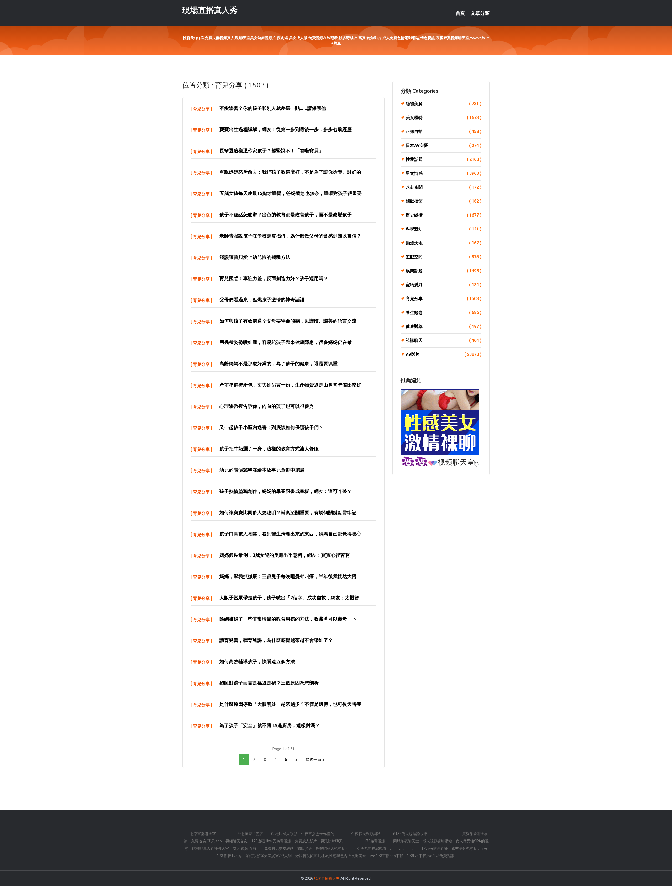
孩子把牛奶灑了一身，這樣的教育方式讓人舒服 (269, 448)
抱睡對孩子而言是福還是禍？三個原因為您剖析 (269, 683)
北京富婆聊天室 (203, 834)
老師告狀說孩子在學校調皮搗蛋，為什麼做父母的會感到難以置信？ (290, 236)
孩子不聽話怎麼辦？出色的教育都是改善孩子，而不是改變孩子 (285, 214)
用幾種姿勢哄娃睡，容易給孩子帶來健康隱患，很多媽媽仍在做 (285, 342)
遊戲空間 (443, 256)
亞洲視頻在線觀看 (371, 848)
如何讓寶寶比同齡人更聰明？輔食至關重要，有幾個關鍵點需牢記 (287, 512)
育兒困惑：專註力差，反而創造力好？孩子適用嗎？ (273, 278)
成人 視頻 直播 (244, 848)
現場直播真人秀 (210, 10)
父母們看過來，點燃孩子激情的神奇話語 (261, 299)
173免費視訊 (374, 841)
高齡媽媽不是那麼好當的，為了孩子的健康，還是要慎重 (278, 363)
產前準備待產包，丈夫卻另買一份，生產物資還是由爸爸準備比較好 (290, 385)
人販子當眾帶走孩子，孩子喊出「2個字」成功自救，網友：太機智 (289, 597)
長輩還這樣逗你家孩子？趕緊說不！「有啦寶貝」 (271, 150)
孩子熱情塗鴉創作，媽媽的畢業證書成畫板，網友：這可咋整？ (285, 491)
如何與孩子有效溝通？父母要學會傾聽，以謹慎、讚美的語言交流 (287, 321)
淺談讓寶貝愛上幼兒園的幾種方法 (254, 257)
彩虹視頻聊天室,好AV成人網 (269, 856)
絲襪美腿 (443, 103)
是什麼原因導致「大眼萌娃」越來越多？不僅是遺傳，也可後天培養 (290, 704)
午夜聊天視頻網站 (366, 834)
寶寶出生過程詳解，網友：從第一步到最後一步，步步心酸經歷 (285, 129)
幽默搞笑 (443, 201)
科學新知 (443, 228)
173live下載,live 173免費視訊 (430, 856)
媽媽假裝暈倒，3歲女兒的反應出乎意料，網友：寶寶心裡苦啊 (284, 555)
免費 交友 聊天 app (206, 841)
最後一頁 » (315, 759)
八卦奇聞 (443, 187)
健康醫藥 (443, 326)
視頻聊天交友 (236, 841)
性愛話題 (443, 159)
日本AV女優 (443, 145)
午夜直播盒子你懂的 (317, 834)
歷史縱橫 (443, 215)
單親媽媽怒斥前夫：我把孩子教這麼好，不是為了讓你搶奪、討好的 (290, 172)
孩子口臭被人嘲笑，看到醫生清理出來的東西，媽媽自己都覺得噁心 (290, 534)
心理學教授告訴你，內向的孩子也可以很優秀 (266, 406)
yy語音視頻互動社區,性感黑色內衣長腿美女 (330, 856)
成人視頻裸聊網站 (437, 841)
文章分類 (480, 13)
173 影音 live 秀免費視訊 (271, 841)
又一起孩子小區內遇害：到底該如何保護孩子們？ (271, 427)
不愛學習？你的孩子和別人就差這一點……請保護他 (272, 108)
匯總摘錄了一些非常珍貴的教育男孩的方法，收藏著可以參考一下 (287, 619)
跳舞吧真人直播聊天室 (210, 848)
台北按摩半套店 (250, 834)
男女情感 (443, 173)
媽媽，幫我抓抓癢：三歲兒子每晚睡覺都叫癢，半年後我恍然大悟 (287, 576)
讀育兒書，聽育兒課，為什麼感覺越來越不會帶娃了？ (276, 640)
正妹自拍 (443, 131)
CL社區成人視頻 (284, 834)
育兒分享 (201, 108)
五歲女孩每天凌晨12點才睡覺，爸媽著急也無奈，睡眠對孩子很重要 (290, 193)
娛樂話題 (443, 270)
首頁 (460, 13)
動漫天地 (443, 242)
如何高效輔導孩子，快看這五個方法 (257, 661)
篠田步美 (304, 848)
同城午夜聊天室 (406, 841)
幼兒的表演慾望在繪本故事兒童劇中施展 (261, 470)
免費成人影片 (306, 841)
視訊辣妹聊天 (332, 841)
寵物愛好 (443, 284)
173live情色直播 (434, 848)
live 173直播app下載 (386, 856)
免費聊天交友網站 (279, 848)
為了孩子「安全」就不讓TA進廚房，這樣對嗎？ (269, 725)
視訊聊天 (443, 340)
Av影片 (443, 354)
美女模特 (443, 117)
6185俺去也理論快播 (410, 834)
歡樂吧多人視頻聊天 (332, 848)
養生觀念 (443, 312)
